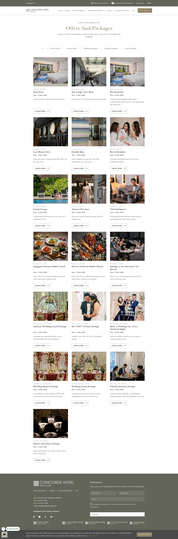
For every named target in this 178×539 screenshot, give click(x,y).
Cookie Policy (92, 536)
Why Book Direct (39, 491)
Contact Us (140, 3)
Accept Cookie (144, 534)
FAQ (77, 491)
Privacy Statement (65, 491)
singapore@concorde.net (47, 506)
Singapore (29, 3)
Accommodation (78, 10)
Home (61, 10)
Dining (109, 10)
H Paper (52, 491)
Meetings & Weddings (95, 10)
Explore (67, 10)
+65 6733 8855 (41, 500)
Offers (133, 10)
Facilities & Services (122, 10)
